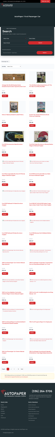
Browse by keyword (6, 49)
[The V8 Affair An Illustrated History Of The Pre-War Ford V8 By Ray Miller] (41, 77)
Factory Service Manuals (33, 407)
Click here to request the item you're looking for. (16, 377)
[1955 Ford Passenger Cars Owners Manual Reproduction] (14, 254)
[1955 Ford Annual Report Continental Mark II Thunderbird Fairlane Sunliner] (14, 314)
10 (18, 369)
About (2, 409)
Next (22, 369)
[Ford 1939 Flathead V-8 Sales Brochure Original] (14, 195)
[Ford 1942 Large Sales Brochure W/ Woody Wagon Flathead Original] (14, 166)
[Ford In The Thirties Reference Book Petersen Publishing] (41, 106)
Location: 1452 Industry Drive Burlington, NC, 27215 (14, 1)
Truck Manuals (31, 420)
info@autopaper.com (8, 432)
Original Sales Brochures (33, 413)
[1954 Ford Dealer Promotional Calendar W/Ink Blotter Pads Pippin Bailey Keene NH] (41, 343)
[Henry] (14, 106)
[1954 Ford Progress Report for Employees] (41, 314)
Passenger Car (5, 61)
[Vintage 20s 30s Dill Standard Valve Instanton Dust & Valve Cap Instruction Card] (14, 77)
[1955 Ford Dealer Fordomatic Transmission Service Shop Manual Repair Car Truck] (41, 254)
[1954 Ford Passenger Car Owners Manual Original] (14, 343)
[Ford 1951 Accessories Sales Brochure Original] (14, 136)
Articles (3, 411)
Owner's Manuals (32, 405)
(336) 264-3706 (45, 1)
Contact (3, 413)
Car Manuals (31, 416)
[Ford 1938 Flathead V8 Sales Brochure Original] (14, 225)
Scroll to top (3, 218)
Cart (2, 415)
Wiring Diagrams (31, 409)
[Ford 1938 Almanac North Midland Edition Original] (41, 225)
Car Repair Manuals (32, 418)
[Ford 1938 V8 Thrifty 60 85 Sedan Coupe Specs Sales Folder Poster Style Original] (41, 195)
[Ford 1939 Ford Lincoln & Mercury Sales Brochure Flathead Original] (41, 166)
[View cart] (48, 5)
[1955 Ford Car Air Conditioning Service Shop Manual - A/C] (41, 284)
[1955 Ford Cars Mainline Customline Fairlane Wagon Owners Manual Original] (14, 284)
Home (2, 405)
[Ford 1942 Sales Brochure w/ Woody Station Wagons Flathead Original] (41, 136)
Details (4, 95)
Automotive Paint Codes (33, 411)
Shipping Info (4, 407)
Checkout (3, 417)
